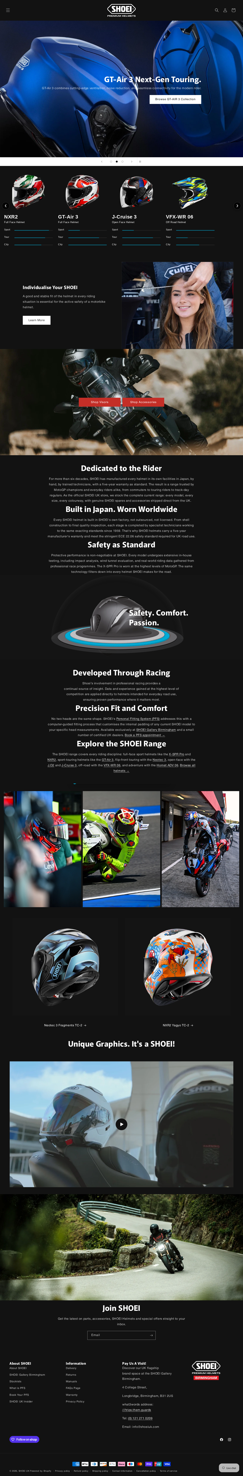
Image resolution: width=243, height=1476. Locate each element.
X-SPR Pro (176, 754)
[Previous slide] (102, 161)
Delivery (71, 1368)
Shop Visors (100, 402)
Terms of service (168, 1471)
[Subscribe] (151, 1335)
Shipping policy (100, 1471)
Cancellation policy (146, 1471)
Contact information (122, 1471)
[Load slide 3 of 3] (122, 161)
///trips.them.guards (136, 1410)
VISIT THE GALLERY (172, 99)
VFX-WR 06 (112, 765)
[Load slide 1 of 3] (111, 161)
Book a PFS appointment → (145, 735)
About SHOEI (18, 1368)
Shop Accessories (143, 402)
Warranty (72, 1395)
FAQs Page (73, 1388)
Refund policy (81, 1471)
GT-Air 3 (108, 760)
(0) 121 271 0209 (140, 1418)
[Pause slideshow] (141, 161)
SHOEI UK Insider (21, 1402)
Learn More (36, 320)
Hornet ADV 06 (167, 765)
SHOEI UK (24, 1471)
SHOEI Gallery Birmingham (156, 730)
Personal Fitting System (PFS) (138, 719)
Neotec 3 (159, 760)
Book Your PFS (19, 1395)
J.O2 (51, 765)
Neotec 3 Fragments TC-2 (63, 1025)
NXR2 (51, 760)
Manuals (71, 1381)
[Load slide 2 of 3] (117, 161)
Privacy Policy (75, 1402)
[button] (8, 10)
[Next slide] (132, 161)
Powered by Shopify (40, 1471)
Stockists (15, 1381)
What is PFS (17, 1388)
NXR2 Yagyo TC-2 (176, 1025)
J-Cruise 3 (69, 765)
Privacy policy (62, 1471)
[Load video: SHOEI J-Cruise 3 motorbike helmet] (121, 1124)
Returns (71, 1375)
